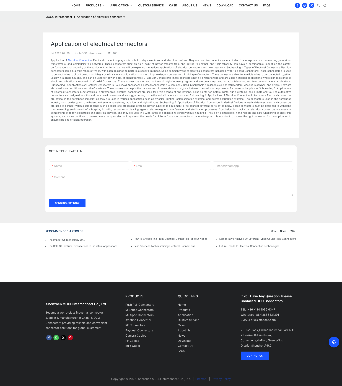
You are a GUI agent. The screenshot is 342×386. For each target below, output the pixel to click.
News (283, 231)
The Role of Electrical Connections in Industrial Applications (82, 246)
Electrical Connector (79, 60)
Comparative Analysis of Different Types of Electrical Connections (257, 238)
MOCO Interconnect (58, 17)
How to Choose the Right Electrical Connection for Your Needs (170, 238)
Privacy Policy (221, 379)
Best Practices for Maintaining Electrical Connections (164, 246)
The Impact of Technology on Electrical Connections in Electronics (67, 239)
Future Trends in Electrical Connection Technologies (249, 246)
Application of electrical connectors (101, 17)
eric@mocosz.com (263, 320)
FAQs (292, 231)
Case (273, 231)
